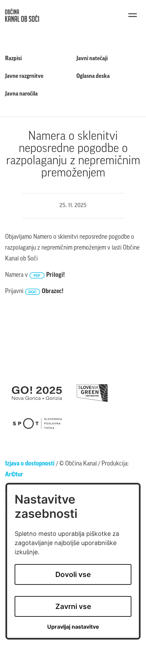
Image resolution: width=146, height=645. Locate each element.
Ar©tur (14, 475)
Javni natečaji (92, 59)
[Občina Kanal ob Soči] (22, 15)
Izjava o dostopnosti (30, 464)
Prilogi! (55, 275)
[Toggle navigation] (132, 15)
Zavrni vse (73, 606)
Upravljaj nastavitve (73, 627)
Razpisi (13, 59)
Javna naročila (21, 94)
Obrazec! (52, 292)
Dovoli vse (73, 574)
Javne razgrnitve (24, 76)
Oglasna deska (93, 76)
